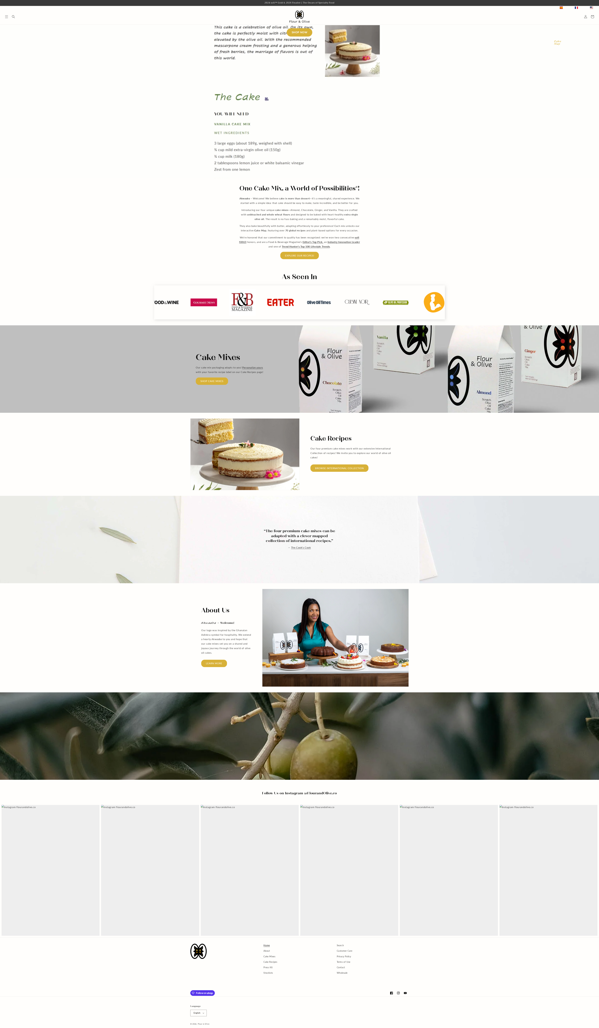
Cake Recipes (270, 962)
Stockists (268, 972)
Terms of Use (343, 962)
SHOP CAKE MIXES (211, 381)
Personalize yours (252, 367)
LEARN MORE (214, 663)
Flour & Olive (203, 1024)
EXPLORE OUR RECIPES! (299, 255)
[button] (6, 16)
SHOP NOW (299, 32)
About (266, 950)
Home (266, 945)
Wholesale (342, 972)
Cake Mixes (269, 956)
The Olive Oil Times (300, 544)
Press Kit (268, 967)
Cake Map (557, 42)
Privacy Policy (344, 956)
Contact (341, 967)
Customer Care (344, 950)
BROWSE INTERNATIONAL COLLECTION (339, 468)
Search (340, 945)
